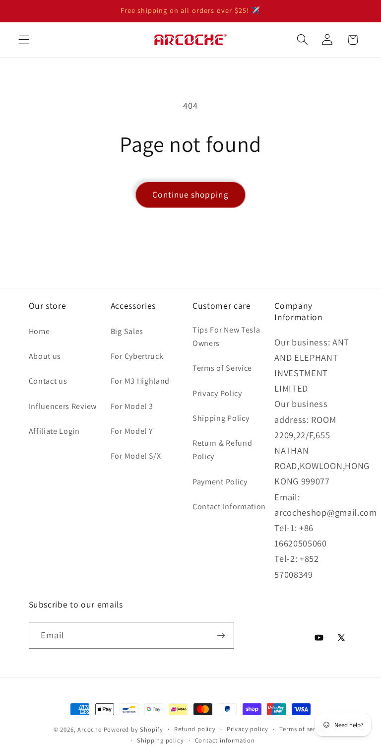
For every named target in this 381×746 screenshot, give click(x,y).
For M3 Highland (140, 381)
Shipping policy (160, 740)
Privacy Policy (217, 393)
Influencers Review (63, 406)
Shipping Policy (220, 418)
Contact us (48, 381)
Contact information (225, 740)
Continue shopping (190, 194)
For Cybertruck (137, 356)
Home (39, 331)
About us (45, 356)
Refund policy (194, 729)
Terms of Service (222, 368)
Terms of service (303, 729)
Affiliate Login (54, 431)
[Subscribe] (221, 635)
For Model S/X (136, 456)
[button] (24, 40)
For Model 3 (132, 406)
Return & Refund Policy (222, 450)
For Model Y (132, 431)
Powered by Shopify (134, 729)
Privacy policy (247, 729)
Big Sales (127, 331)
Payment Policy (220, 481)
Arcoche (89, 729)
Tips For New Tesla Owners (226, 336)
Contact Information (229, 506)
